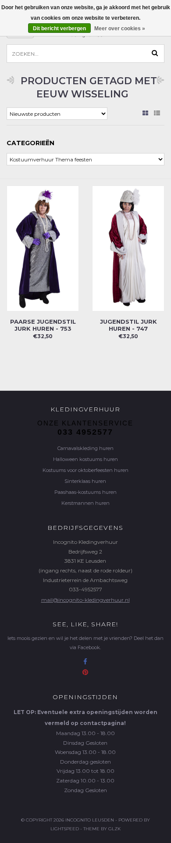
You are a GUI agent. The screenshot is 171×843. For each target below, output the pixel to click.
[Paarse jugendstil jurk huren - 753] (42, 248)
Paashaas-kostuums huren (85, 492)
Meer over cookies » (119, 28)
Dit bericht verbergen (59, 28)
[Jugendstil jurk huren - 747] (128, 248)
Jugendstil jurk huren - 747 (128, 325)
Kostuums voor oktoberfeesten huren (85, 470)
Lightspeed (64, 829)
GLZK (114, 829)
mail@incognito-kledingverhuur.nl (85, 600)
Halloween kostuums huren (85, 459)
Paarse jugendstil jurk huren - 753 (43, 325)
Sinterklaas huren (85, 481)
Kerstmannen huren (85, 503)
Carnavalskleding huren (85, 448)
